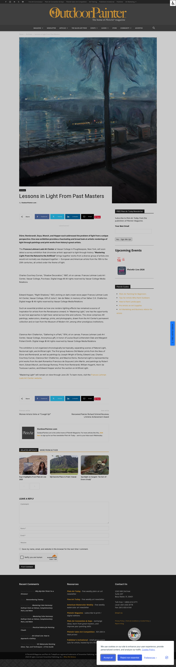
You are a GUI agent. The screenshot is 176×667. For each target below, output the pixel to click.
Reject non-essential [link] (129, 657)
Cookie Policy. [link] (148, 649)
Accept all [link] (108, 657)
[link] (173, 3)
